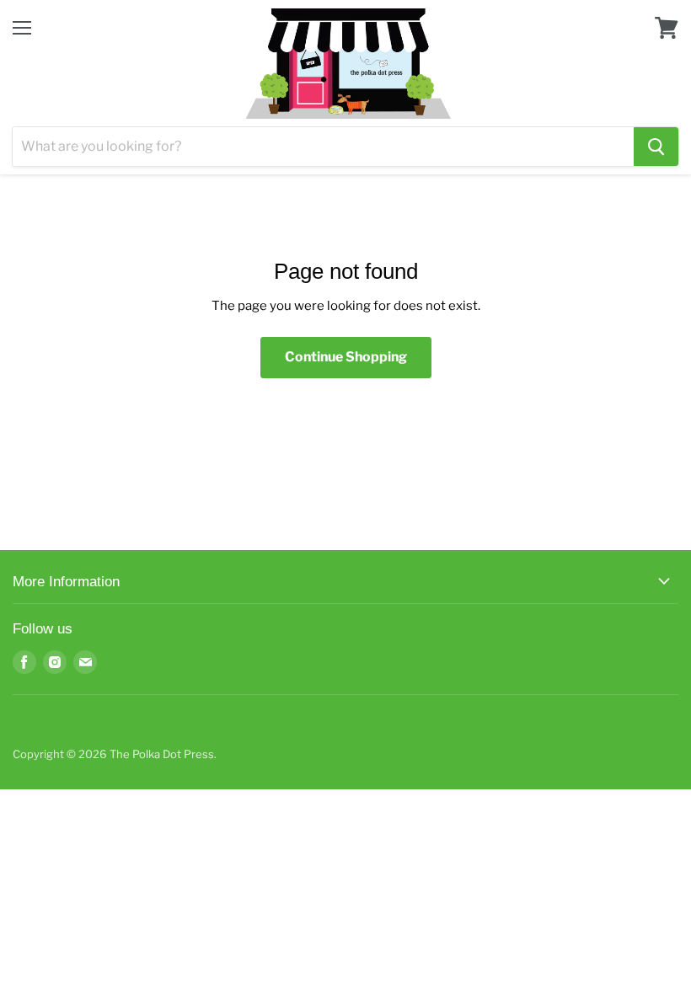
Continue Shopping (346, 357)
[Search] (656, 146)
